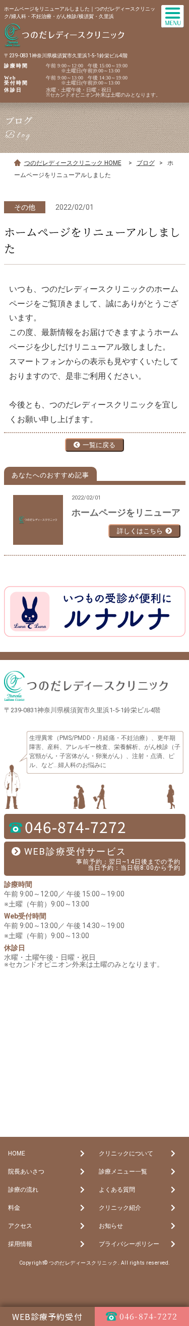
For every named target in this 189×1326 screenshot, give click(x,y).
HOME (16, 1153)
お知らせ (111, 1225)
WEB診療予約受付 (47, 1316)
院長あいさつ (26, 1171)
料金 (14, 1207)
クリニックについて (126, 1153)
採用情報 (20, 1244)
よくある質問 (117, 1189)
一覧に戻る (99, 445)
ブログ (146, 163)
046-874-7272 (76, 826)
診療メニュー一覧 (123, 1171)
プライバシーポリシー (129, 1244)
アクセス (20, 1225)
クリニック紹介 (120, 1207)
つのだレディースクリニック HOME (72, 163)
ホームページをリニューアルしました (126, 512)
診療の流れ (23, 1189)
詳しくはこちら (140, 531)
